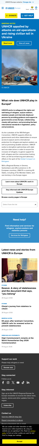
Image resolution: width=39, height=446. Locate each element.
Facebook (3, 382)
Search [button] (27, 9)
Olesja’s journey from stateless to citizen (16, 307)
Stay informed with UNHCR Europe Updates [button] (20, 190)
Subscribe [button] (8, 405)
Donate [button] (32, 9)
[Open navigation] (3, 8)
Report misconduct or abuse (12, 420)
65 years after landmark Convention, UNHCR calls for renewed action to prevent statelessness (18, 323)
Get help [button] (28, 15)
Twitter (13, 382)
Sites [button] (36, 9)
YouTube (18, 382)
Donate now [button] (8, 367)
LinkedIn (28, 382)
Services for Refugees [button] (19, 235)
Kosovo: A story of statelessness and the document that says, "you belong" (19, 291)
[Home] (12, 8)
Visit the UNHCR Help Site (12, 417)
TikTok (23, 382)
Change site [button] (27, 2)
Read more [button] (8, 43)
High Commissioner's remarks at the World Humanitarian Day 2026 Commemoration (18, 340)
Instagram (8, 382)
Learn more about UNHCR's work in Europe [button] (19, 182)
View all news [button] (24, 43)
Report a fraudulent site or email (14, 424)
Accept (19, 441)
